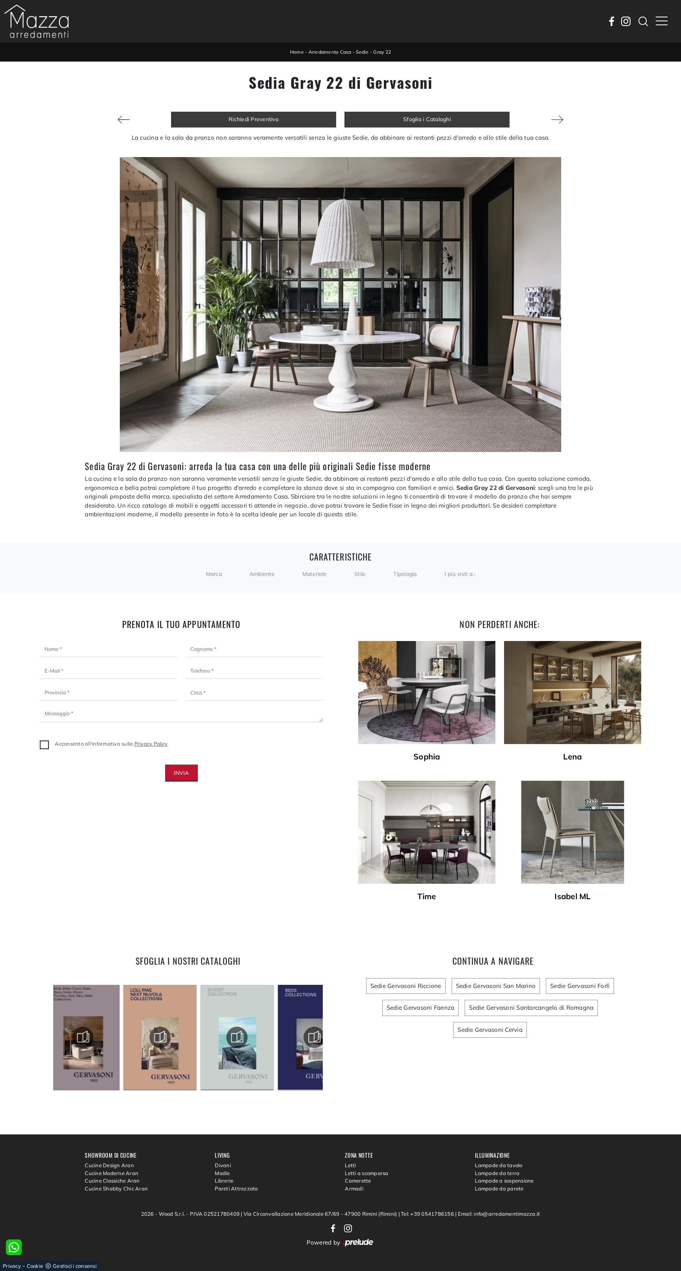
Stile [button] (360, 573)
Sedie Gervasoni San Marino (496, 986)
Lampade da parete (499, 1188)
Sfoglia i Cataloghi (427, 119)
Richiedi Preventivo (254, 119)
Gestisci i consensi (75, 1266)
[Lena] (572, 692)
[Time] (426, 832)
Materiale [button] (314, 573)
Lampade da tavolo (498, 1165)
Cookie (35, 1266)
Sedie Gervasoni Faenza (421, 1007)
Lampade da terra (497, 1173)
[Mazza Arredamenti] (36, 21)
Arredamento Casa (330, 52)
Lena (572, 756)
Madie (222, 1173)
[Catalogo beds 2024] (245, 1037)
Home (297, 52)
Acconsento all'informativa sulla (111, 743)
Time (426, 896)
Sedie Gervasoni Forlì (580, 986)
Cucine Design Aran (109, 1165)
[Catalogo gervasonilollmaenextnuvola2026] (91, 1037)
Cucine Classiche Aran (112, 1180)
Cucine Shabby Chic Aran (116, 1188)
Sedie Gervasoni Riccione (405, 986)
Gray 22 (382, 52)
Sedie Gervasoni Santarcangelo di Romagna (531, 1007)
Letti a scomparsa (366, 1173)
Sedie (362, 52)
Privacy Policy (151, 743)
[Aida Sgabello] (124, 120)
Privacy (12, 1266)
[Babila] (557, 120)
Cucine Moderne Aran (111, 1173)
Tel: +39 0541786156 (428, 1214)
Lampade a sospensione (504, 1180)
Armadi (354, 1188)
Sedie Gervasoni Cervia (490, 1029)
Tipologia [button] (405, 573)
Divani (223, 1165)
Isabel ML (572, 896)
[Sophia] (426, 692)
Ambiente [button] (262, 573)
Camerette (358, 1180)
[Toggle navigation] (662, 21)
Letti (350, 1165)
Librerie (224, 1180)
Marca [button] (214, 573)
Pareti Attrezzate (236, 1188)
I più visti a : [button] (460, 573)
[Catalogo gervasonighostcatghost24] (168, 1037)
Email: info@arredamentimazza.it (499, 1214)
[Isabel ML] (572, 832)
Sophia (426, 756)
